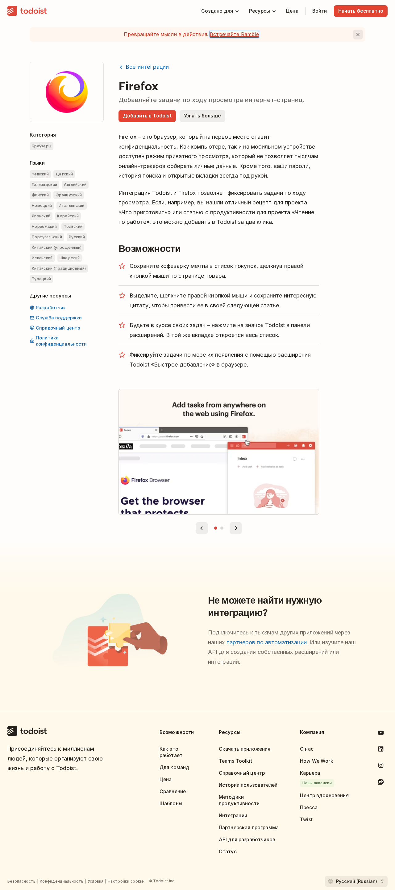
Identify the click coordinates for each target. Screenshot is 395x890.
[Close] (358, 34)
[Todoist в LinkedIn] (381, 750)
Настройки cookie (126, 881)
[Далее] (236, 528)
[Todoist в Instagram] (381, 766)
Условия (96, 881)
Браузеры (41, 146)
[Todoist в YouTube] (381, 734)
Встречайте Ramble (234, 34)
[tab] (215, 528)
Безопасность (21, 881)
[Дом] (27, 11)
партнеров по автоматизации (267, 642)
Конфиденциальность (61, 881)
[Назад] (202, 528)
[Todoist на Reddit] (381, 783)
